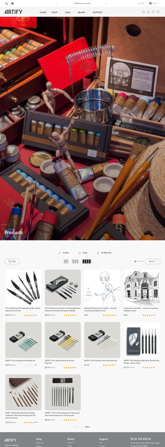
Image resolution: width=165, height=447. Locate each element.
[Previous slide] (57, 3)
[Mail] (12, 3)
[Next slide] (106, 3)
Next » (88, 427)
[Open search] (143, 11)
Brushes (38, 446)
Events (70, 446)
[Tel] (6, 3)
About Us (71, 443)
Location (102, 446)
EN (143, 3)
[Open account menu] (148, 11)
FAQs (101, 443)
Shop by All (39, 443)
